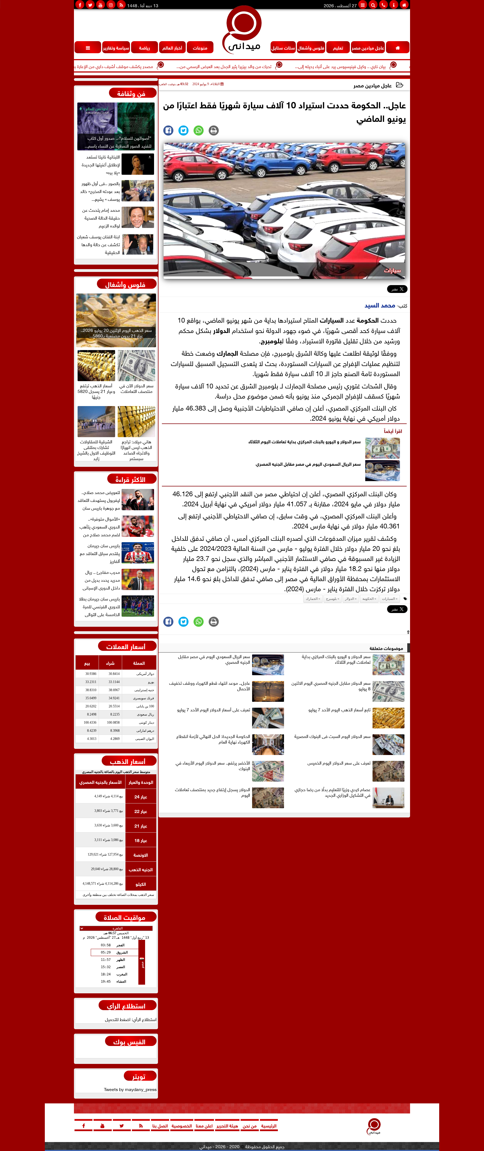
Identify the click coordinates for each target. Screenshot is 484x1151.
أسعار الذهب (127, 761)
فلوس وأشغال (125, 284)
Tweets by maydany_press (130, 1089)
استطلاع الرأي (126, 1005)
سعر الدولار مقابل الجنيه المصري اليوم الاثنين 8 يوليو (331, 686)
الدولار (221, 329)
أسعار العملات (125, 646)
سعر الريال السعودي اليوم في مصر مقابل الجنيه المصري (308, 463)
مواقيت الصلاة (124, 917)
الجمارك (227, 352)
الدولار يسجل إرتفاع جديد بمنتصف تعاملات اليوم (212, 792)
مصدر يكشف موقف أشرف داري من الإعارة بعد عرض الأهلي (136, 66)
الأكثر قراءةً (130, 479)
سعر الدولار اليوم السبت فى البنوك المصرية (332, 736)
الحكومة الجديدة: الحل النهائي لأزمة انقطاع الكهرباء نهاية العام (213, 739)
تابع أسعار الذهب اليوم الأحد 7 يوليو (339, 709)
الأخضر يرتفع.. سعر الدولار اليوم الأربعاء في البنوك (213, 765)
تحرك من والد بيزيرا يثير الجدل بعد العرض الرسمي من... (260, 66)
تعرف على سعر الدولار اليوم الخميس (339, 762)
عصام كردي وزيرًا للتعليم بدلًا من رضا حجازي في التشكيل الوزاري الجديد (333, 792)
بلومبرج (271, 340)
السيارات (332, 319)
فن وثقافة (131, 93)
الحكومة (368, 319)
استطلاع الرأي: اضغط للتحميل (131, 1019)
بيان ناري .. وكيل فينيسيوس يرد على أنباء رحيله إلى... (376, 66)
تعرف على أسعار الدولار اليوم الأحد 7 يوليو (213, 709)
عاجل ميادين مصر (372, 84)
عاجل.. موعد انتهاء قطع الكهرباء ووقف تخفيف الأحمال (209, 686)
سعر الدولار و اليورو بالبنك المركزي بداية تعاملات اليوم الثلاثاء (304, 441)
